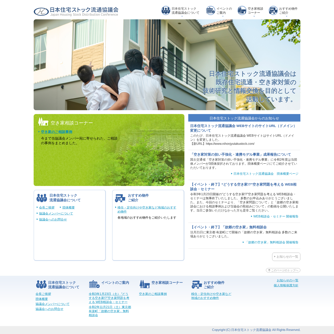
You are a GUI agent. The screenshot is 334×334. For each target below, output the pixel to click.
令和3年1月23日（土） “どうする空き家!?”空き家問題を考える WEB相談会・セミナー (109, 298)
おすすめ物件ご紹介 (288, 10)
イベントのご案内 (224, 10)
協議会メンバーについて (56, 213)
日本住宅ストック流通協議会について (185, 10)
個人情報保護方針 (286, 285)
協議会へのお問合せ (53, 219)
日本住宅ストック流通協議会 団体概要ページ (265, 173)
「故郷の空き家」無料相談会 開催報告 (271, 242)
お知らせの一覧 (287, 256)
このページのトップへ (284, 270)
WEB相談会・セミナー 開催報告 (275, 216)
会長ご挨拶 (47, 207)
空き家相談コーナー (255, 10)
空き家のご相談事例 (56, 132)
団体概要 (68, 207)
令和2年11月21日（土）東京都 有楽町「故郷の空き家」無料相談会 (110, 311)
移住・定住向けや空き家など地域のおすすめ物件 (147, 209)
